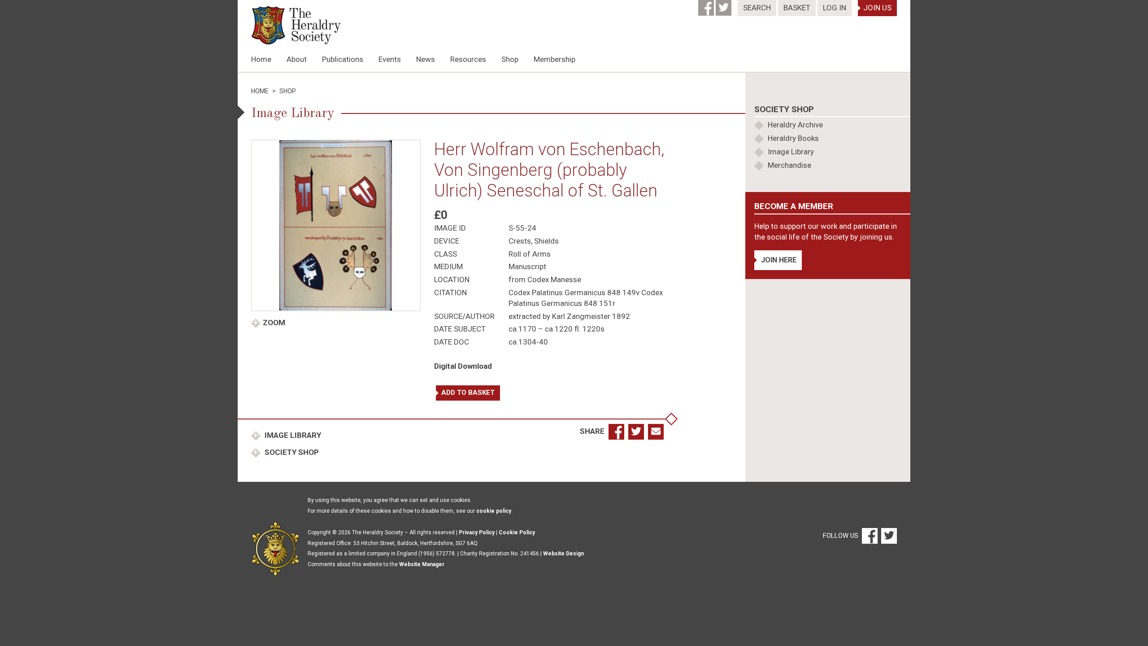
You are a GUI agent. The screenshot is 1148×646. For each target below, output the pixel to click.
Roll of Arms (530, 253)
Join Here (778, 260)
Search (757, 7)
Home (261, 59)
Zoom (274, 322)
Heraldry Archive (795, 124)
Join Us (877, 7)
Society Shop (291, 452)
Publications (342, 59)
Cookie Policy (517, 532)
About (297, 59)
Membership (554, 59)
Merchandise (789, 165)
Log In (834, 7)
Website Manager (421, 564)
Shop (509, 59)
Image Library (292, 435)
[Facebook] (707, 4)
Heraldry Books (793, 138)
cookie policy (493, 511)
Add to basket (468, 392)
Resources (468, 59)
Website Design (563, 553)
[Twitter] (724, 4)
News (425, 59)
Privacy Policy (477, 532)
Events (389, 59)
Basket (796, 7)
